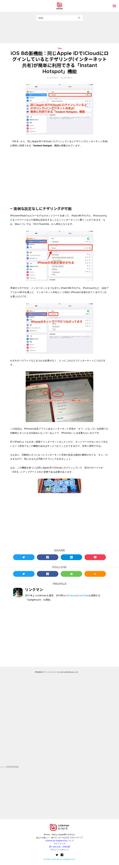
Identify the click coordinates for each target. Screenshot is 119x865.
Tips (59, 49)
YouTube (84, 595)
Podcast (72, 595)
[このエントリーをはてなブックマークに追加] (71, 557)
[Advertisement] (59, 32)
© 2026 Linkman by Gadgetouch (59, 859)
